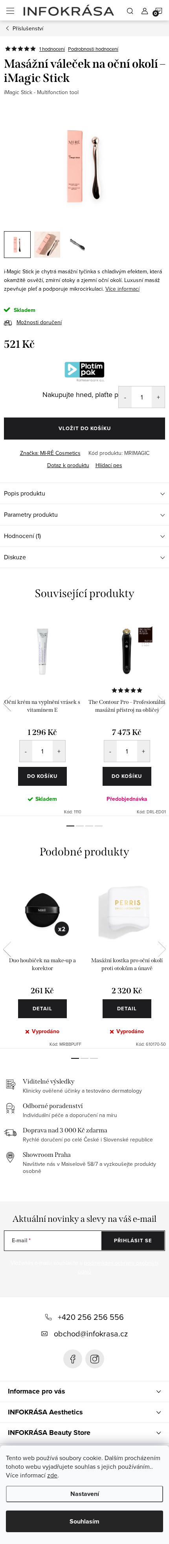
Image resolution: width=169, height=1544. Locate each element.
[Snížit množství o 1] (125, 397)
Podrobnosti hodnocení (93, 49)
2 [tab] (84, 1058)
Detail (42, 1008)
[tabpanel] (42, 714)
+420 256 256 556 (91, 1317)
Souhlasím (84, 1521)
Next (162, 703)
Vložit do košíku (85, 428)
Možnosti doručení (39, 322)
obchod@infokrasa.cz (91, 1333)
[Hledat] (130, 10)
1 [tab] (75, 1058)
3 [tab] (94, 1058)
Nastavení (84, 1493)
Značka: (50, 453)
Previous (7, 703)
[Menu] (10, 10)
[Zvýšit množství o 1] (158, 397)
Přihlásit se (133, 1240)
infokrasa (94, 1358)
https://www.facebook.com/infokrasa (72, 1358)
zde (52, 1475)
